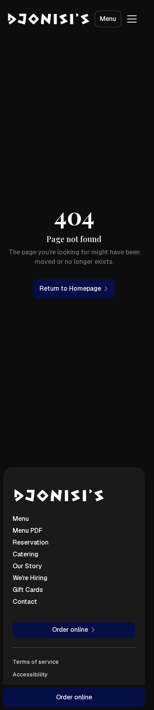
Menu (108, 19)
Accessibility (30, 674)
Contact (25, 601)
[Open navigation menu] (132, 19)
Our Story (27, 566)
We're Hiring (30, 578)
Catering (25, 554)
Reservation (31, 542)
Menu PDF (27, 530)
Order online (74, 697)
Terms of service (36, 661)
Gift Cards (28, 590)
